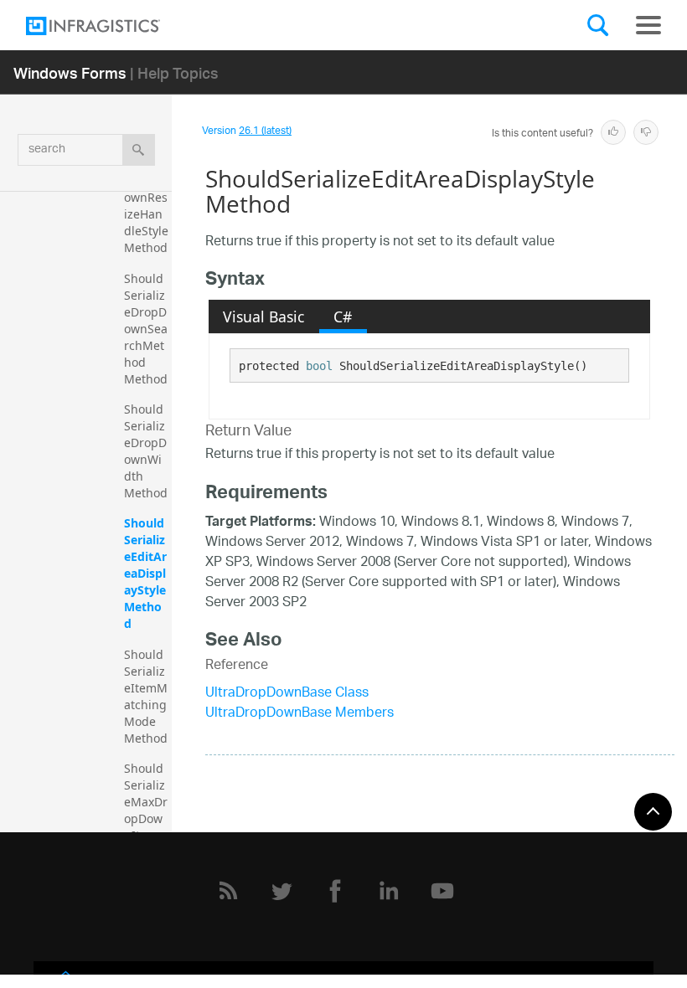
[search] (138, 150)
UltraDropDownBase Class (287, 694)
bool (319, 366)
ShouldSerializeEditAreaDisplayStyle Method (146, 573)
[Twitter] (281, 891)
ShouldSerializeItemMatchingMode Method (146, 696)
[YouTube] (442, 891)
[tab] (264, 316)
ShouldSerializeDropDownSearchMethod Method (146, 328)
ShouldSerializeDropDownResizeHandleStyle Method (148, 197)
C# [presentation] (342, 316)
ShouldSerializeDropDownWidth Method (146, 451)
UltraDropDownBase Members (299, 714)
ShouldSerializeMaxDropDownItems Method (146, 810)
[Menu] (648, 25)
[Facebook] (335, 891)
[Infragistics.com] (110, 26)
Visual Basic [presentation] (263, 316)
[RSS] (228, 891)
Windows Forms (70, 72)
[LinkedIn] (388, 891)
